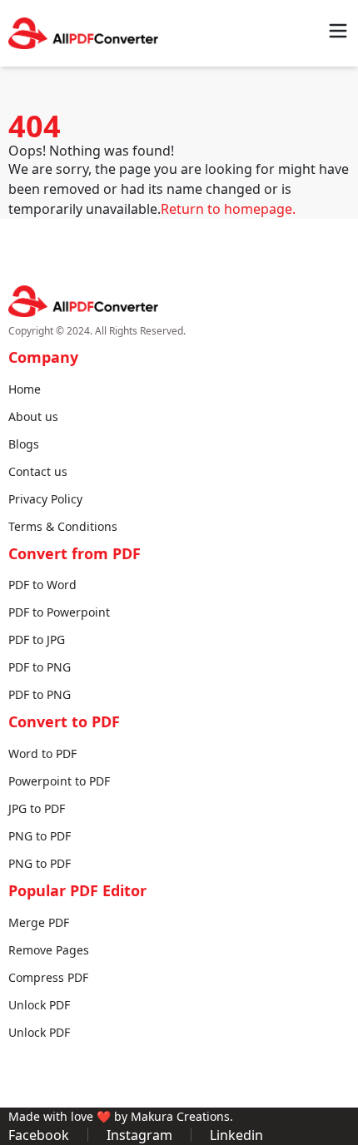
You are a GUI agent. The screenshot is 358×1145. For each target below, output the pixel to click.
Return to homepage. (228, 209)
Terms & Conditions (62, 526)
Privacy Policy (45, 499)
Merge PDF (38, 922)
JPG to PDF (36, 808)
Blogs (23, 444)
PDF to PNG (39, 667)
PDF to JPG (36, 639)
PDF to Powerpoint (59, 612)
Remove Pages (48, 950)
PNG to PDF (39, 836)
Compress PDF (48, 977)
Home (24, 389)
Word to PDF (42, 753)
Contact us (37, 471)
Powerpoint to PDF (59, 781)
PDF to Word (42, 584)
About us (33, 416)
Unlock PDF (39, 1005)
